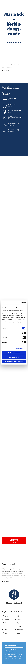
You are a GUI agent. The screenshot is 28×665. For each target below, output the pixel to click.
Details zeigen (19, 348)
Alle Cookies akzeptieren (14, 352)
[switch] (24, 333)
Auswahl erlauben (14, 357)
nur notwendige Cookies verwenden (14, 361)
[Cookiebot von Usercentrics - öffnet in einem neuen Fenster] (20, 302)
